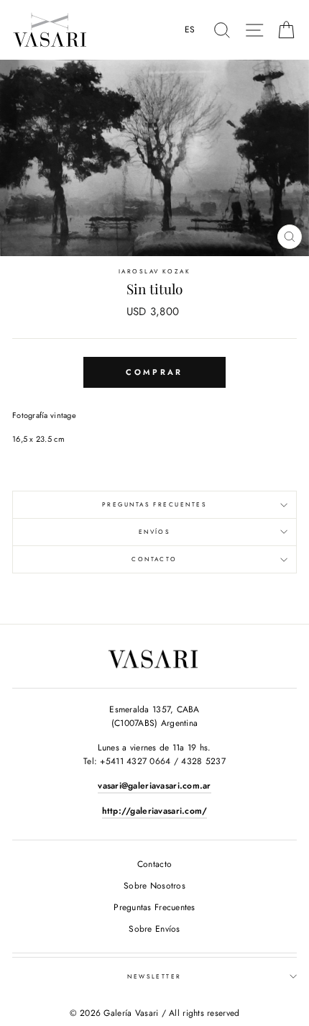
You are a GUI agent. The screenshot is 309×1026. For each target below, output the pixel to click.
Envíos (155, 531)
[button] (193, 29)
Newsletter (154, 976)
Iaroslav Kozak (155, 271)
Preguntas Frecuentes (155, 504)
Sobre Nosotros (154, 885)
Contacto (154, 559)
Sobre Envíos (154, 928)
